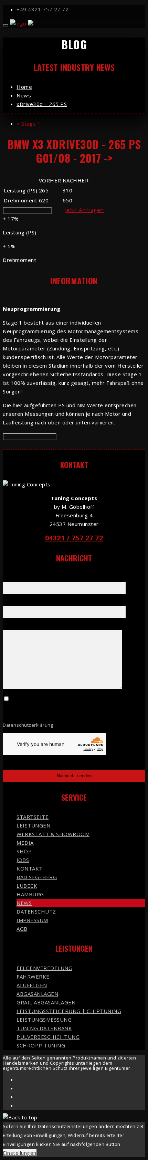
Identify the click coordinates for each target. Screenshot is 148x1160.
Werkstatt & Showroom (53, 834)
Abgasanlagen (37, 993)
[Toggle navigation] (5, 25)
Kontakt (30, 868)
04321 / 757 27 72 (74, 537)
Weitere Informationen (27, 210)
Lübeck (27, 885)
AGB (22, 928)
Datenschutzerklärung (28, 725)
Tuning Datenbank (44, 1028)
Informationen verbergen (30, 436)
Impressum (32, 920)
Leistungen (33, 825)
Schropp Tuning (41, 1045)
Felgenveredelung (44, 967)
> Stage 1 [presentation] (29, 123)
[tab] (81, 123)
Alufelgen (32, 985)
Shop (24, 851)
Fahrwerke (33, 976)
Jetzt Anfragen (84, 210)
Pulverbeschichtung (48, 1036)
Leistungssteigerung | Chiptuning (69, 1011)
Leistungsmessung (44, 1019)
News (24, 902)
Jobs (23, 859)
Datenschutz (36, 911)
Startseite (33, 816)
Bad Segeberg (37, 877)
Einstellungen (19, 1152)
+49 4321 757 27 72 (42, 9)
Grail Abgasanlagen (46, 1002)
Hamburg (30, 894)
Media (25, 842)
